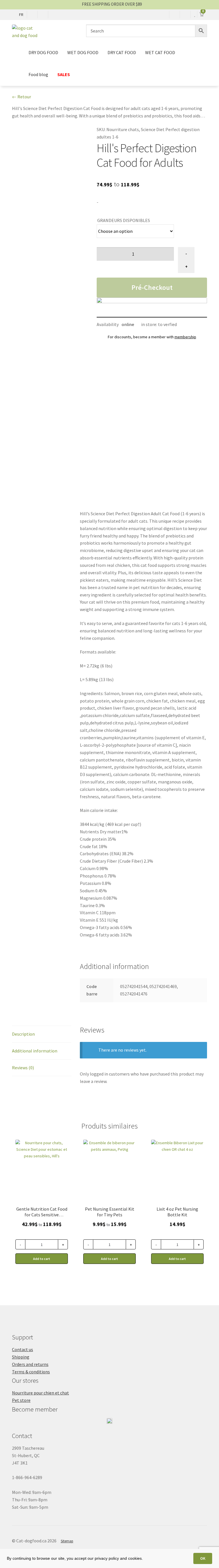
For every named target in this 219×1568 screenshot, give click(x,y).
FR (21, 14)
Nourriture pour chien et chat (40, 1393)
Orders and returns (30, 1364)
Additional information (34, 1051)
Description (23, 1034)
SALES (63, 74)
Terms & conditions (31, 1371)
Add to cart (41, 1259)
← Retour (21, 96)
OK (202, 1558)
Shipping (20, 1357)
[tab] (41, 1034)
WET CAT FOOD (160, 52)
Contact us (22, 1349)
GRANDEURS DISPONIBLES (123, 220)
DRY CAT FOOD (122, 52)
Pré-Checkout (152, 287)
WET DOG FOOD (82, 52)
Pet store (21, 1400)
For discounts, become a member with (152, 336)
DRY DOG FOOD (43, 52)
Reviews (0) (23, 1067)
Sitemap (67, 1541)
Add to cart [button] (177, 1259)
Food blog (38, 74)
